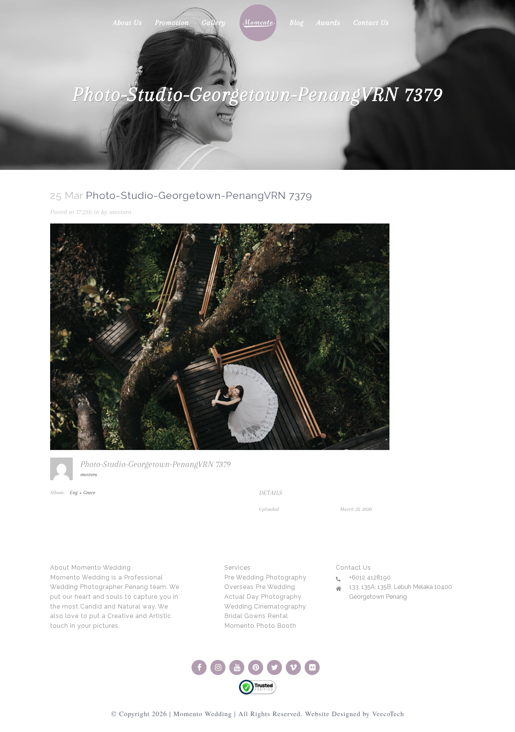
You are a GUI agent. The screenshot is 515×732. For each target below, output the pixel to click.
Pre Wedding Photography (265, 577)
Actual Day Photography (263, 596)
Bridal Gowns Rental (256, 616)
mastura (120, 212)
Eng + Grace (82, 492)
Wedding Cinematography (265, 606)
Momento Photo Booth (260, 625)
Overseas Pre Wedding (259, 586)
